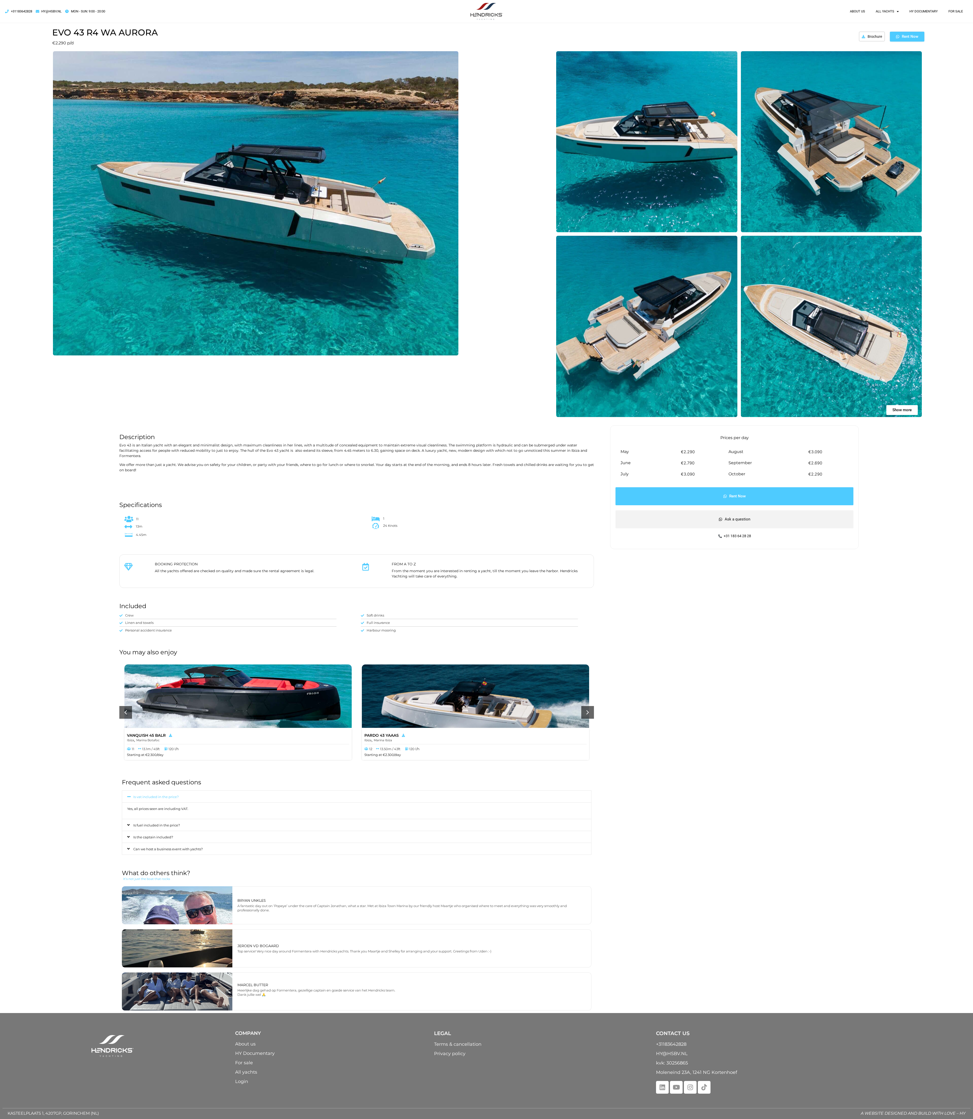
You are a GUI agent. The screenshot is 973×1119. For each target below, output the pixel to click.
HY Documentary (923, 11)
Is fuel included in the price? (156, 825)
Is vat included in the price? (156, 797)
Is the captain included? (153, 837)
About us (857, 11)
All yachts (885, 11)
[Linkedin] (662, 1087)
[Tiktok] (704, 1087)
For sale (955, 11)
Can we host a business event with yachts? (168, 849)
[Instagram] (690, 1087)
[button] (125, 712)
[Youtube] (676, 1087)
